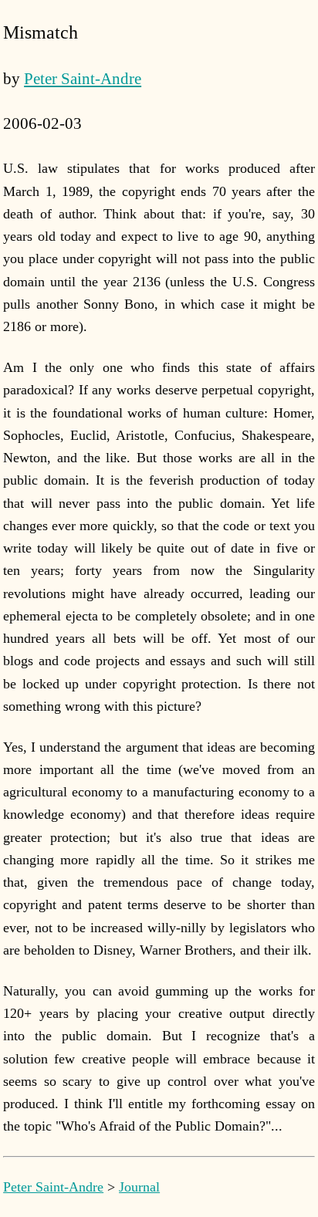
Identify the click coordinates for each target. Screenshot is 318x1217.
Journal (139, 1187)
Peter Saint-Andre (82, 78)
